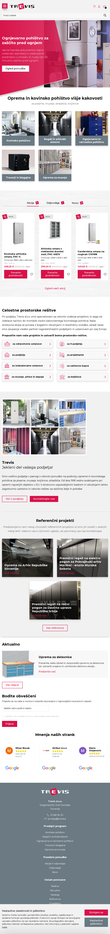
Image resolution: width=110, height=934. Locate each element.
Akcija (31, 202)
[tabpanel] (55, 53)
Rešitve (55, 886)
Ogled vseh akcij (55, 288)
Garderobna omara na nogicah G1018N (91, 253)
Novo (75, 203)
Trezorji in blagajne (55, 845)
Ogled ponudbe (16, 68)
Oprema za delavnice (55, 657)
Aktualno (55, 890)
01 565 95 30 (56, 815)
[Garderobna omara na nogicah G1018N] (92, 232)
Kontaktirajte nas (44, 498)
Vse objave (12, 684)
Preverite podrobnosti (16, 274)
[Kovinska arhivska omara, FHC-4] (18, 233)
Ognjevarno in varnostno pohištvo (55, 841)
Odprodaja (53, 202)
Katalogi (55, 895)
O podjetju (55, 903)
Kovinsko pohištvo (55, 832)
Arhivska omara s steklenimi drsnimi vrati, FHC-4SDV (52, 251)
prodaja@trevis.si (56, 819)
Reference (55, 899)
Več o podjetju (15, 498)
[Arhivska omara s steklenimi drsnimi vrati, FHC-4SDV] (55, 231)
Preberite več (47, 671)
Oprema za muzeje (55, 849)
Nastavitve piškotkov (96, 922)
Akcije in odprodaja (55, 863)
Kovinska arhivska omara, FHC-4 (15, 255)
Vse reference (55, 627)
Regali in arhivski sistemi (55, 836)
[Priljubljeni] (94, 6)
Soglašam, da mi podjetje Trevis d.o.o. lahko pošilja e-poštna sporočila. (32, 716)
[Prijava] (99, 6)
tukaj (4, 927)
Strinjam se (96, 912)
